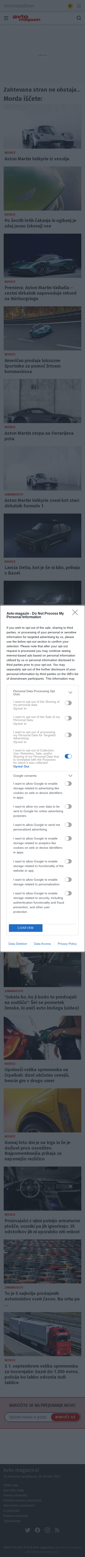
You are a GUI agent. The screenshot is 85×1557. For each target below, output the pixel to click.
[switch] (68, 703)
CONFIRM (26, 928)
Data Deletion (17, 943)
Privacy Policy (67, 943)
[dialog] (42, 778)
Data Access (42, 943)
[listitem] (42, 693)
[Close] (76, 614)
